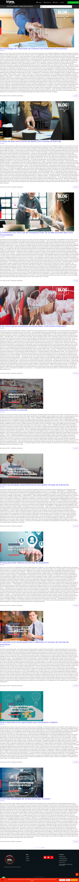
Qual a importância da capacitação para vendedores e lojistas (28, 722)
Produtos (27, 858)
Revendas (2, 50)
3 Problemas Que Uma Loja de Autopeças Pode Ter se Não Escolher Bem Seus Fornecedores (36, 233)
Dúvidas (62, 2)
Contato (27, 856)
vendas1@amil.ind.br (63, 858)
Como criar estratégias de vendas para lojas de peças (25, 798)
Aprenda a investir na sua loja (13, 410)
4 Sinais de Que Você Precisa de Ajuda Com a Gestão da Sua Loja (30, 141)
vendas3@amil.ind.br (63, 860)
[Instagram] (51, 857)
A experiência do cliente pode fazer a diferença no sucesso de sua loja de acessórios (34, 643)
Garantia (27, 860)
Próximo (43, 847)
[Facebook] (45, 857)
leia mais (76, 95)
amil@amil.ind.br (62, 856)
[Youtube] (48, 857)
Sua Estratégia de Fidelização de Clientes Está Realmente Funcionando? (34, 48)
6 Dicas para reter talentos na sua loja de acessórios (24, 562)
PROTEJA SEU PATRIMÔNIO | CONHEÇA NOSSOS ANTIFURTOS (20, 6)
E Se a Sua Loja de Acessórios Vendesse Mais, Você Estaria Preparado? (33, 326)
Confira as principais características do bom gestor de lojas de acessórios (34, 485)
